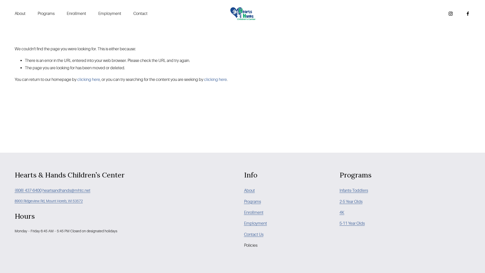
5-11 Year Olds (352, 223)
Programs (46, 13)
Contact (140, 13)
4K (342, 212)
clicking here (88, 79)
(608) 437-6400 (28, 190)
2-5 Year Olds (351, 201)
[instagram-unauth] (450, 13)
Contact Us (253, 234)
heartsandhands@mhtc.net (66, 190)
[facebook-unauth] (467, 13)
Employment (109, 13)
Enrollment (76, 13)
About (20, 13)
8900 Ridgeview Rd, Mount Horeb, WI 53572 (49, 201)
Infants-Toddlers (354, 190)
